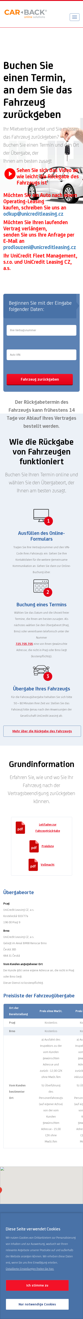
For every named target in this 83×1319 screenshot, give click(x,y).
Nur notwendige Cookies (37, 1304)
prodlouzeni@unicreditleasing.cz (39, 247)
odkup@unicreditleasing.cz (33, 214)
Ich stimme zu (37, 1285)
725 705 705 (24, 643)
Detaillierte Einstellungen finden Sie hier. (30, 1268)
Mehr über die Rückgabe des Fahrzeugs (42, 731)
